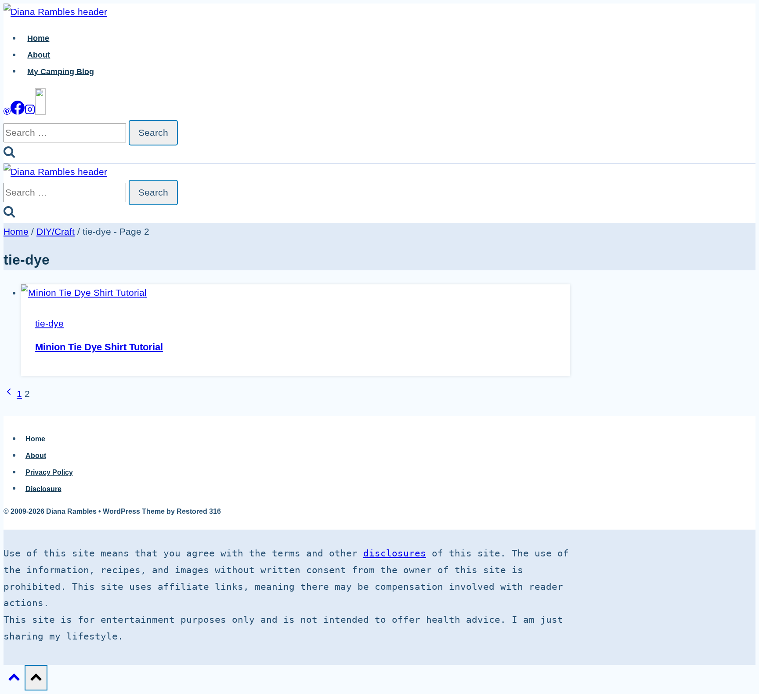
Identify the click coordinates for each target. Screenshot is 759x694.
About (38, 55)
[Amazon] (40, 111)
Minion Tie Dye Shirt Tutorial (99, 347)
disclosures (394, 553)
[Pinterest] (7, 111)
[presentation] (295, 292)
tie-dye (49, 323)
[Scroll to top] (14, 678)
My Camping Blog (60, 71)
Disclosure (43, 488)
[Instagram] (30, 111)
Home (38, 38)
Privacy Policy (49, 472)
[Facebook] (18, 111)
